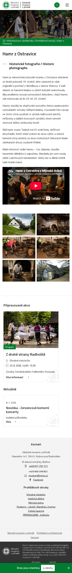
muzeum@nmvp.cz (38, 475)
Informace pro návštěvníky (20, 40)
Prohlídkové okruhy (45, 40)
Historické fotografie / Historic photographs (31, 65)
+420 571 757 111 (38, 466)
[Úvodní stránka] (16, 5)
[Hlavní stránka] (4, 40)
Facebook (38, 479)
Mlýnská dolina (36, 502)
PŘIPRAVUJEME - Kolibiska (36, 515)
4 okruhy (48, 568)
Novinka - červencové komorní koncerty (27, 409)
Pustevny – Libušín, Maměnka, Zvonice (36, 506)
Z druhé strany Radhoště (25, 354)
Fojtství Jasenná (36, 511)
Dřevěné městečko (36, 494)
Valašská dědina (36, 498)
